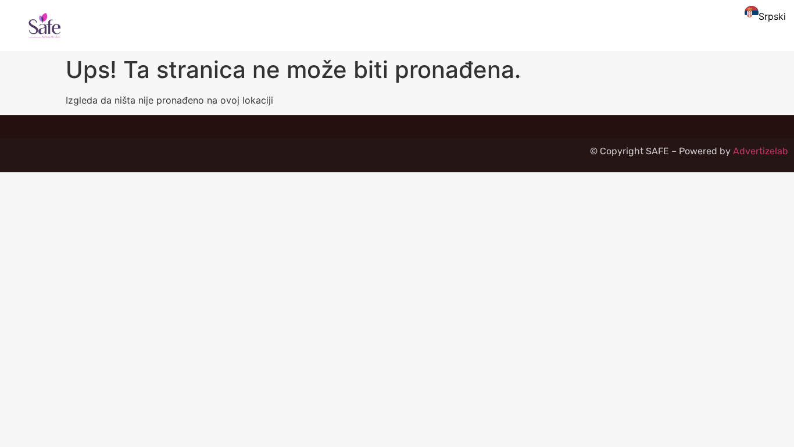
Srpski (772, 16)
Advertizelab (760, 151)
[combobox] (763, 14)
